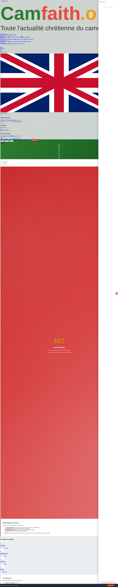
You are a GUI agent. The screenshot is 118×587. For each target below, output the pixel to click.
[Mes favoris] (117, 293)
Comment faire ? (111, 585)
